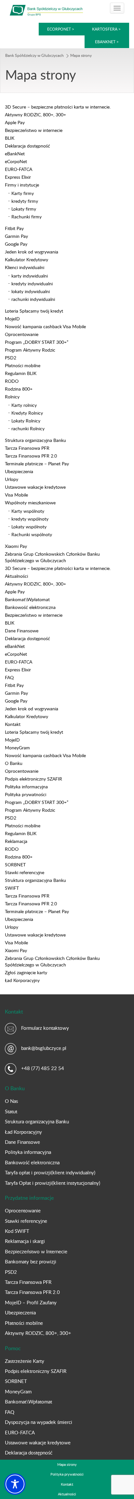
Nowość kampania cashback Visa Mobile (45, 326)
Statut (11, 1111)
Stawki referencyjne (24, 872)
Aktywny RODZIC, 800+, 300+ (35, 114)
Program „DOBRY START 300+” (36, 342)
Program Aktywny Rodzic (30, 350)
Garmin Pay (16, 236)
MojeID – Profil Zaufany (31, 1302)
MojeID (12, 319)
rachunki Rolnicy (28, 428)
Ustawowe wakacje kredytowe (35, 487)
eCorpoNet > (61, 29)
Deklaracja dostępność (27, 146)
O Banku (13, 763)
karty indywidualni (29, 276)
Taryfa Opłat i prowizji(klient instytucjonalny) (52, 1183)
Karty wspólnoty (27, 511)
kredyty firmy (24, 201)
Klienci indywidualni (24, 267)
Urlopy (11, 479)
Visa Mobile (16, 495)
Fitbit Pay (14, 228)
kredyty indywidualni (32, 283)
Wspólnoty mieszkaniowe (30, 502)
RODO (12, 381)
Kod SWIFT (17, 1231)
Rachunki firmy (26, 216)
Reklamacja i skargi (25, 1241)
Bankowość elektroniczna (30, 607)
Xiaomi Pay (16, 546)
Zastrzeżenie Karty (24, 1361)
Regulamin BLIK (20, 373)
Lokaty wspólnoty (29, 526)
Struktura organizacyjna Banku (35, 440)
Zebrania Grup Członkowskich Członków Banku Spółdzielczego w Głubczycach (52, 557)
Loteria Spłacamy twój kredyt (34, 311)
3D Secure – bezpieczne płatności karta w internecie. (58, 107)
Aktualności (16, 576)
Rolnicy (12, 397)
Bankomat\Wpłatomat (27, 599)
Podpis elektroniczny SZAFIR (33, 779)
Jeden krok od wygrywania (31, 252)
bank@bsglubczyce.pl (43, 1048)
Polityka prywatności (25, 794)
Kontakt (12, 724)
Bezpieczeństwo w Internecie (36, 1251)
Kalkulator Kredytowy (26, 259)
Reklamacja (16, 841)
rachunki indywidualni (33, 299)
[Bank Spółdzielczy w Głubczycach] (46, 10)
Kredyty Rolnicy (27, 413)
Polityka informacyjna (26, 786)
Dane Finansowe (21, 630)
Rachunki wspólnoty (31, 534)
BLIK (9, 138)
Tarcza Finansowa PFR (27, 448)
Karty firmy (22, 193)
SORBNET (15, 864)
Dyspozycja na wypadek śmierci (38, 1422)
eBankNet (15, 153)
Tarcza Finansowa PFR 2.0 (31, 456)
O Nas (11, 1101)
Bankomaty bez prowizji (30, 1261)
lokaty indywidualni (30, 291)
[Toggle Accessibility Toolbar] (15, 1484)
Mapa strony (67, 1464)
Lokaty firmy (23, 209)
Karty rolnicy (24, 405)
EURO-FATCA (18, 169)
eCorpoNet (16, 161)
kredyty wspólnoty (29, 519)
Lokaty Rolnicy (25, 421)
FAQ (9, 677)
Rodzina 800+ (19, 389)
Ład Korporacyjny (22, 980)
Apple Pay (15, 122)
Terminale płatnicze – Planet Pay (37, 463)
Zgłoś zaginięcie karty (26, 972)
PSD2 (10, 358)
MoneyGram (17, 747)
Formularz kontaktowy (45, 1028)
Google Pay (16, 244)
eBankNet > (107, 41)
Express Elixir (18, 177)
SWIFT (12, 888)
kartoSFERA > (106, 29)
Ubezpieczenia (19, 471)
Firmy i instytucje (22, 185)
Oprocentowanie (21, 334)
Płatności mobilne (22, 365)
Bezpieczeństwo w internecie (33, 130)
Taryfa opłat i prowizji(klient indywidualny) (50, 1172)
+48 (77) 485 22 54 (42, 1068)
